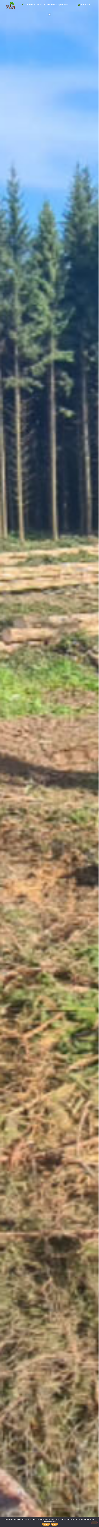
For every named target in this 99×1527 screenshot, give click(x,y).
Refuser (54, 1524)
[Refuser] (94, 1522)
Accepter (46, 1524)
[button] (49, 14)
